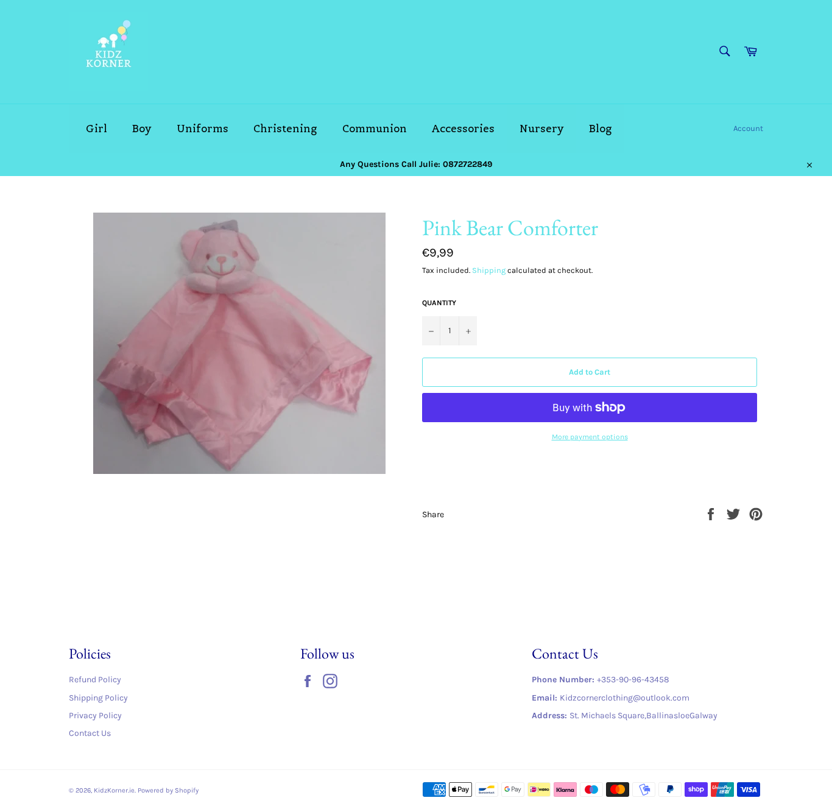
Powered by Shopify (168, 790)
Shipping (489, 270)
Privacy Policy (95, 715)
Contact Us (90, 733)
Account (748, 128)
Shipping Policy (98, 698)
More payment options (590, 437)
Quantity (439, 303)
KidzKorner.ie (114, 790)
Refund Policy (95, 679)
